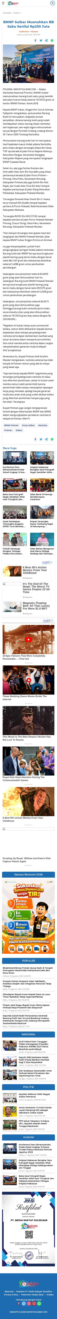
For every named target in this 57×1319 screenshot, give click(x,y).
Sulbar (19, 430)
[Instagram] (29, 1303)
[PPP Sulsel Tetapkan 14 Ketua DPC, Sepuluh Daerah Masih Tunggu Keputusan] (10, 1125)
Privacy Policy (11, 1294)
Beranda (9, 1291)
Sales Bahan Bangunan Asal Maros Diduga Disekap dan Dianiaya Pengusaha (42, 551)
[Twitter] (24, 1303)
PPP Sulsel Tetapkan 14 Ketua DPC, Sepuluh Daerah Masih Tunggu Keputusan (34, 1123)
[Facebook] (18, 1303)
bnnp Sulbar (28, 425)
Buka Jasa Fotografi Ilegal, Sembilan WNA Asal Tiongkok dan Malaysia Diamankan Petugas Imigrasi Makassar (14, 497)
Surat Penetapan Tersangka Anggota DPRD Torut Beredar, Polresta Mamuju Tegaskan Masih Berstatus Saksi (13, 524)
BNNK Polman (11, 425)
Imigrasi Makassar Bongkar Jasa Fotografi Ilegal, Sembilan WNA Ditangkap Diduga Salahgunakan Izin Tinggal (42, 470)
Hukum (34, 31)
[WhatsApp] (39, 1303)
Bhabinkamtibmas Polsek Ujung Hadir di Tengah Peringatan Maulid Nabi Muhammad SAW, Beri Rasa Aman (28, 970)
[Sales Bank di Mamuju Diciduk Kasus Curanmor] (42, 485)
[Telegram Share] (46, 40)
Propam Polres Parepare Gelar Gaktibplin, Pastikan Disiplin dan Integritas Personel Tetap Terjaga (27, 983)
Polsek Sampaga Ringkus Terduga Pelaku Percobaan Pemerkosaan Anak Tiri (15, 551)
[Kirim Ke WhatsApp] (52, 40)
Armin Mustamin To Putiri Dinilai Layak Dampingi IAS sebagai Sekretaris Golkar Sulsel (35, 1110)
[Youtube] (34, 1303)
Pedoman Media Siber (32, 1294)
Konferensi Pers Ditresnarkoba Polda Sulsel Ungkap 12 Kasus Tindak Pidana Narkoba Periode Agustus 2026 (15, 470)
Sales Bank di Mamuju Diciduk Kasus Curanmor (41, 497)
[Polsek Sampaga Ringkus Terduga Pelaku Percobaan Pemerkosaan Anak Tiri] (15, 539)
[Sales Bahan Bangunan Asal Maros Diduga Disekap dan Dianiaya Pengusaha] (42, 539)
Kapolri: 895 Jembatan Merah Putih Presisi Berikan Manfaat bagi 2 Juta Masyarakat (34, 1060)
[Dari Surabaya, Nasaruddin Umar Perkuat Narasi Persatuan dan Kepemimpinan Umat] (10, 1075)
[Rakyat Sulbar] (13, 3)
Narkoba (42, 425)
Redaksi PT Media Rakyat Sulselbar (34, 1291)
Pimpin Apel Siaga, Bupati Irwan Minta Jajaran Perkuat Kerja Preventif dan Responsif (26, 1006)
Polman (8, 430)
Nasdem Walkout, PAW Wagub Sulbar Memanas (34, 1095)
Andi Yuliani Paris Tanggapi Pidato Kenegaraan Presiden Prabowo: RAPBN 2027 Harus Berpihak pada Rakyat (33, 1045)
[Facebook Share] (35, 40)
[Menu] (4, 3)
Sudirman (24, 31)
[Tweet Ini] (41, 40)
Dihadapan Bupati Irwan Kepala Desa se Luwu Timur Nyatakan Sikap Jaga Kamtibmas (26, 995)
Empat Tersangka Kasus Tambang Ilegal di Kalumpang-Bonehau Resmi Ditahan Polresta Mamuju (41, 524)
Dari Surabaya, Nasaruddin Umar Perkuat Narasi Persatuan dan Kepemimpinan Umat (35, 1073)
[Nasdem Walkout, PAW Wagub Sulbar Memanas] (10, 1098)
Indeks (50, 1294)
